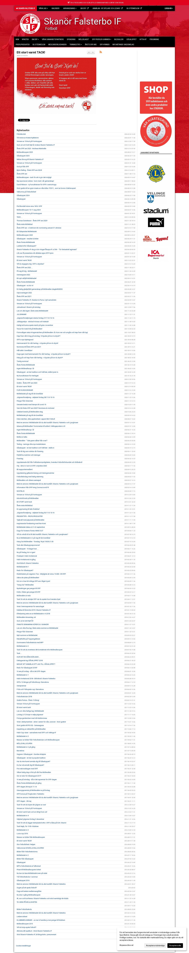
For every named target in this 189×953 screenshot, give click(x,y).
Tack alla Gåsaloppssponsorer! (28, 545)
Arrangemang (69, 8)
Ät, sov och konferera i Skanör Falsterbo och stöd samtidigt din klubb (42, 898)
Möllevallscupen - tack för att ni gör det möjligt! (34, 177)
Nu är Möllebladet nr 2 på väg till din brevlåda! (33, 538)
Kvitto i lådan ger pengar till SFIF (28, 592)
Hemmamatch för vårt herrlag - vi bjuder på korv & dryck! (37, 343)
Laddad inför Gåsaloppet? (26, 246)
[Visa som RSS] (101, 52)
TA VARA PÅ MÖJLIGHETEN (27, 902)
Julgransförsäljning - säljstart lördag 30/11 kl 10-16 (35, 513)
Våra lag (42, 8)
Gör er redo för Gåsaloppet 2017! (29, 776)
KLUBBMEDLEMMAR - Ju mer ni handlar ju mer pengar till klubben (41, 920)
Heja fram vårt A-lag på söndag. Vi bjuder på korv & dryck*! (38, 336)
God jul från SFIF (23, 167)
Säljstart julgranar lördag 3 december (30, 819)
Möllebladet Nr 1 (23, 567)
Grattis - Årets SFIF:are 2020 (27, 383)
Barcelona (20, 751)
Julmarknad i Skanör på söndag (28, 307)
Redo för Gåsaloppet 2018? (27, 668)
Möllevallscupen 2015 (25, 924)
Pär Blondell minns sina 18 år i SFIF (29, 206)
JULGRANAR (21, 314)
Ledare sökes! (22, 916)
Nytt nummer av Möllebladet (27, 635)
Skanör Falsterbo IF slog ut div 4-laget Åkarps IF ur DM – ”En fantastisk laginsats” (47, 249)
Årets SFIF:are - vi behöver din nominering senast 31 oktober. (39, 228)
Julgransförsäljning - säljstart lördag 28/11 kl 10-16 (35, 397)
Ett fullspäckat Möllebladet (27, 231)
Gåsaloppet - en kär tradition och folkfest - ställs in (35, 448)
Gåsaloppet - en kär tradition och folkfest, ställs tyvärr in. (37, 372)
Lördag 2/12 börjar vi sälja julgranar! (30, 715)
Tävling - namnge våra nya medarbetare (31, 444)
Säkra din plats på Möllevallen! (28, 578)
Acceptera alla (175, 946)
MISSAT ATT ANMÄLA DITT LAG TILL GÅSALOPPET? (36, 664)
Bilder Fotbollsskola (24, 909)
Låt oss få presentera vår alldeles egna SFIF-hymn (35, 253)
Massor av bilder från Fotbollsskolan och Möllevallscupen (38, 740)
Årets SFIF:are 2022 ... (25, 267)
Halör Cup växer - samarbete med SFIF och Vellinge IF (36, 733)
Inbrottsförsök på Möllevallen (28, 498)
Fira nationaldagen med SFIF (27, 769)
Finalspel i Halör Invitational (27, 556)
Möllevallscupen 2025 (25, 152)
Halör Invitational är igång (26, 560)
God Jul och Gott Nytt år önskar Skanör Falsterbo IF (36, 145)
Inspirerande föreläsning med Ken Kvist (31, 523)
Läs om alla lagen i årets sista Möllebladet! (32, 311)
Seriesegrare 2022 (23, 275)
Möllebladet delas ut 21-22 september (31, 527)
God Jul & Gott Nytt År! (25, 621)
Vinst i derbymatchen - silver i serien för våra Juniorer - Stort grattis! (41, 722)
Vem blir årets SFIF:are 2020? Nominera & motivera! (35, 408)
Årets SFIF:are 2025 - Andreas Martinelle (31, 148)
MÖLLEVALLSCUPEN (24, 743)
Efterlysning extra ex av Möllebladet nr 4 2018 (33, 614)
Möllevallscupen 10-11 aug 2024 (28, 210)
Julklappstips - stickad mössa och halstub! (33, 322)
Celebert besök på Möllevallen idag (30, 412)
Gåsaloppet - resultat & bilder (27, 239)
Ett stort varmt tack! (24, 707)
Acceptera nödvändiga (155, 946)
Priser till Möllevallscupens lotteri (29, 870)
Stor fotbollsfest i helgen (26, 844)
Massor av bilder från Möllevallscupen (31, 837)
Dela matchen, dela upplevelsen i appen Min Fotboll (36, 419)
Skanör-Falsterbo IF (26, 8)
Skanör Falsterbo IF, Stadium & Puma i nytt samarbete (36, 300)
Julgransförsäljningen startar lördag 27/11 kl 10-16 (35, 318)
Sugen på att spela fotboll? (27, 888)
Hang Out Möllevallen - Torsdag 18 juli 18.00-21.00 (35, 541)
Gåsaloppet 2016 (23, 880)
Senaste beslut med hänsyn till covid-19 (31, 404)
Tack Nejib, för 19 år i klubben (28, 826)
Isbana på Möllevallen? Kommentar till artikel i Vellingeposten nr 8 (41, 426)
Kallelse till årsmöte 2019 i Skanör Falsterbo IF (34, 610)
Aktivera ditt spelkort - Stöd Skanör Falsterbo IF (34, 931)
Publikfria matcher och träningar (28, 455)
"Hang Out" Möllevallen (25, 585)
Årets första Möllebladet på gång (29, 783)
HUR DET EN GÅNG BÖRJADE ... (28, 657)
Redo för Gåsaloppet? (25, 570)
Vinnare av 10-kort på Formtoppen (29, 141)
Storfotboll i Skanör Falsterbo (28, 563)
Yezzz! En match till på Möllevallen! (29, 329)
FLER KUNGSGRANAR (25, 390)
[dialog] (151, 938)
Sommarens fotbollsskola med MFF (30, 642)
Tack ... (19, 653)
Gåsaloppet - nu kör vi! (25, 286)
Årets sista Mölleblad (25, 224)
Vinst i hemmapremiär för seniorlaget (30, 606)
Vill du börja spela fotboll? (26, 927)
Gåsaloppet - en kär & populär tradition (31, 758)
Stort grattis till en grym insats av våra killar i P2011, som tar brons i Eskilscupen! (46, 188)
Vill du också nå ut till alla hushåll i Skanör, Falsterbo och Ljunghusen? (42, 534)
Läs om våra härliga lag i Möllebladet (30, 711)
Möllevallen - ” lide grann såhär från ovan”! (32, 441)
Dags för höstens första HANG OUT (30, 531)
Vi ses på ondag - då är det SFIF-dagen (31, 671)
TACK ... (19, 217)
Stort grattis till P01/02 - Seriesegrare (30, 725)
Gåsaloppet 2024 (23, 195)
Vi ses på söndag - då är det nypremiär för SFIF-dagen (37, 779)
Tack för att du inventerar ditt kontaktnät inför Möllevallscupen (39, 650)
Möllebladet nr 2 (23, 646)
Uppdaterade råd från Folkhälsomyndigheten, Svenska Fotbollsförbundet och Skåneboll (49, 462)
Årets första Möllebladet (26, 242)
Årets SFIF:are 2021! (24, 296)
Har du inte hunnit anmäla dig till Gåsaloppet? (33, 761)
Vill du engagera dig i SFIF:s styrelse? (30, 264)
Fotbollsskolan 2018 (24, 697)
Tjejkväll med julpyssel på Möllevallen (30, 520)
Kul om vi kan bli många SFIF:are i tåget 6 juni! (33, 581)
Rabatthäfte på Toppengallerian (28, 639)
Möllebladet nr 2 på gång (26, 747)
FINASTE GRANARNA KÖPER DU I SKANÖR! (33, 624)
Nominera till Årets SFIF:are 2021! (29, 347)
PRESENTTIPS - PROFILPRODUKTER (30, 516)
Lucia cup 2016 (22, 834)
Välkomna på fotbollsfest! (26, 192)
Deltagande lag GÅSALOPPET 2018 (30, 660)
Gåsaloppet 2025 (23, 156)
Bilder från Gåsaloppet (25, 859)
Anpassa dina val (126, 945)
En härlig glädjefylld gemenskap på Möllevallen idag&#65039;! (40, 289)
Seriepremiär (21, 686)
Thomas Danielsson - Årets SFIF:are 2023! (32, 221)
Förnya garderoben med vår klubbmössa (32, 718)
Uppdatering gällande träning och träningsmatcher (35, 473)
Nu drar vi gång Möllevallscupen (28, 895)
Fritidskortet (21, 134)
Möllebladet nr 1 (23, 675)
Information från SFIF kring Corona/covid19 (33, 487)
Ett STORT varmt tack (24, 502)
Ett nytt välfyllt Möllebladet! (27, 278)
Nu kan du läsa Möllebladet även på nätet (32, 873)
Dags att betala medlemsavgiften (29, 891)
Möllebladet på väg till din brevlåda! (30, 394)
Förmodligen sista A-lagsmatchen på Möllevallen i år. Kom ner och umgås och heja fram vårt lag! (52, 332)
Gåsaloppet (21, 199)
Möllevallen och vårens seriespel (29, 480)
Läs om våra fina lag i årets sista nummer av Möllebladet (37, 628)
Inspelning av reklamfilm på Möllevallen (31, 729)
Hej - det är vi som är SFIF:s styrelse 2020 (32, 466)
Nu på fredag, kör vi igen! (26, 552)
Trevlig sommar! (23, 361)
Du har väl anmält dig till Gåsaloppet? (30, 765)
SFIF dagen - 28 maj (24, 801)
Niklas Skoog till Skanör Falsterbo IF (30, 159)
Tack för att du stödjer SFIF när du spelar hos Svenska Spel (38, 599)
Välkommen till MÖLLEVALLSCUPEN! (30, 848)
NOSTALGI (20, 491)
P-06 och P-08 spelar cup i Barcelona (30, 689)
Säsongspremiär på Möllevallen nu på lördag (33, 790)
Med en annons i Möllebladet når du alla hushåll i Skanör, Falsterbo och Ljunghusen (47, 423)
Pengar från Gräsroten (25, 401)
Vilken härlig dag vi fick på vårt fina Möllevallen (34, 772)
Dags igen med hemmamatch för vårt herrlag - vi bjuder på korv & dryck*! (43, 354)
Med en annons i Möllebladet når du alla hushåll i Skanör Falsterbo (41, 884)
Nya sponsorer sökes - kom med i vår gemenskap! (35, 181)
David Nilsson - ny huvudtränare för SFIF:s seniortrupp (36, 185)
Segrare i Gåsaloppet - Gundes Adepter (31, 754)
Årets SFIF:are (22, 174)
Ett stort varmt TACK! (31, 52)
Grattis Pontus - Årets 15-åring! (28, 700)
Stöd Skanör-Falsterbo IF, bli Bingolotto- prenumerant (36, 934)
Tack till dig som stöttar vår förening (30, 451)
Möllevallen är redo (24, 596)
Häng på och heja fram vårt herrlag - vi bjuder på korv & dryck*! (40, 358)
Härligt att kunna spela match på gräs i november (35, 325)
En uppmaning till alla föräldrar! (28, 509)
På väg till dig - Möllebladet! (27, 271)
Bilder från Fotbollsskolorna (27, 852)
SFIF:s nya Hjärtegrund (25, 340)
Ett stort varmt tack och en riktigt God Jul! (32, 812)
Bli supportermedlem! (25, 469)
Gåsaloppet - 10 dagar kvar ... (27, 549)
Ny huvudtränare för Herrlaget (27, 376)
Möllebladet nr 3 (23, 736)
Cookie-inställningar (23, 946)
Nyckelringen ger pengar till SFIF (28, 588)
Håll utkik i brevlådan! (24, 350)
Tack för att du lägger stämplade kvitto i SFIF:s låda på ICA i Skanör (41, 823)
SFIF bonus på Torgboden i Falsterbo (30, 794)
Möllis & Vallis (22, 437)
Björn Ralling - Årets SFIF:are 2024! (29, 170)
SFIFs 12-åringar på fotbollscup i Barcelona (33, 682)
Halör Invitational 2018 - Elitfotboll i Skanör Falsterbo (36, 679)
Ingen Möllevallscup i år (25, 368)
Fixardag (20, 459)
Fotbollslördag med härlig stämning (30, 477)
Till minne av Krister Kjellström (28, 138)
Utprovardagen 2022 (24, 293)
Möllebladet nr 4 (23, 816)
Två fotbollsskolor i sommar (27, 877)
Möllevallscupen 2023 (25, 235)
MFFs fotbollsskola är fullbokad (29, 866)
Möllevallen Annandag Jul (26, 617)
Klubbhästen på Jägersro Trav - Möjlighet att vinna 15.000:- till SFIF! (41, 574)
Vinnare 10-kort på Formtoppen (28, 704)
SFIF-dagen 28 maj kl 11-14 (27, 787)
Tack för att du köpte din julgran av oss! (31, 805)
